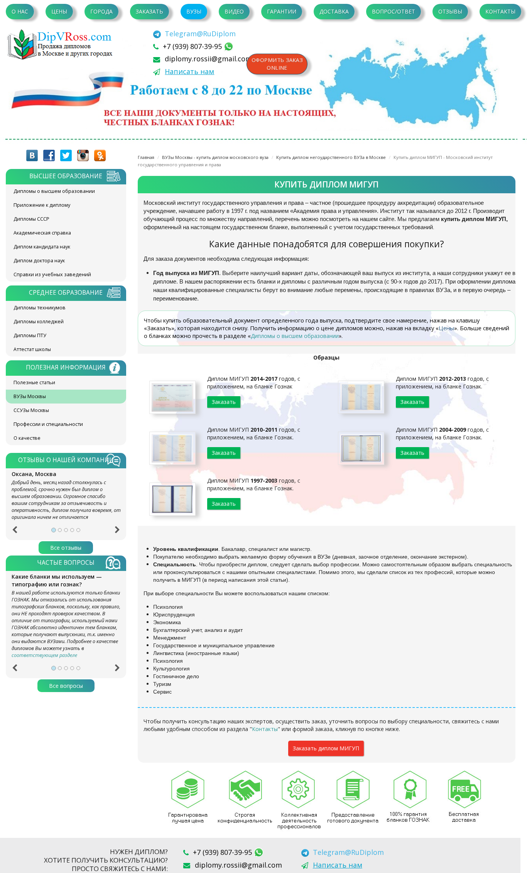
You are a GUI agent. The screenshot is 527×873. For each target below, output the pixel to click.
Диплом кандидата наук (42, 246)
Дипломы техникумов (40, 307)
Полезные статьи (34, 382)
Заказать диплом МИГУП (326, 748)
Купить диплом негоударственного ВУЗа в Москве (331, 157)
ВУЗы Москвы (30, 396)
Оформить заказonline (277, 64)
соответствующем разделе (44, 655)
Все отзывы (65, 547)
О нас (20, 11)
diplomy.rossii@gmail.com (208, 58)
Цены (59, 11)
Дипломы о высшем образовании (54, 191)
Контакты (500, 11)
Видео (234, 11)
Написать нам (189, 71)
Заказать (149, 11)
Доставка (334, 11)
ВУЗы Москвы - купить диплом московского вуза (215, 157)
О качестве (27, 438)
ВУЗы (193, 11)
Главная (146, 157)
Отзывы (450, 11)
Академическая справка (42, 233)
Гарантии (281, 11)
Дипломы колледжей (39, 321)
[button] (14, 532)
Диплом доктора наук (39, 260)
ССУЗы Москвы (31, 410)
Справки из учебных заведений (52, 274)
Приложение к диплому (42, 205)
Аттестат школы (32, 349)
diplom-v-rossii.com (62, 44)
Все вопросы (66, 685)
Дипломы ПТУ (30, 335)
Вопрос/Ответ (393, 11)
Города (101, 11)
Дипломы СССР (31, 219)
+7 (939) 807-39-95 (193, 46)
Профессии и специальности (48, 424)
